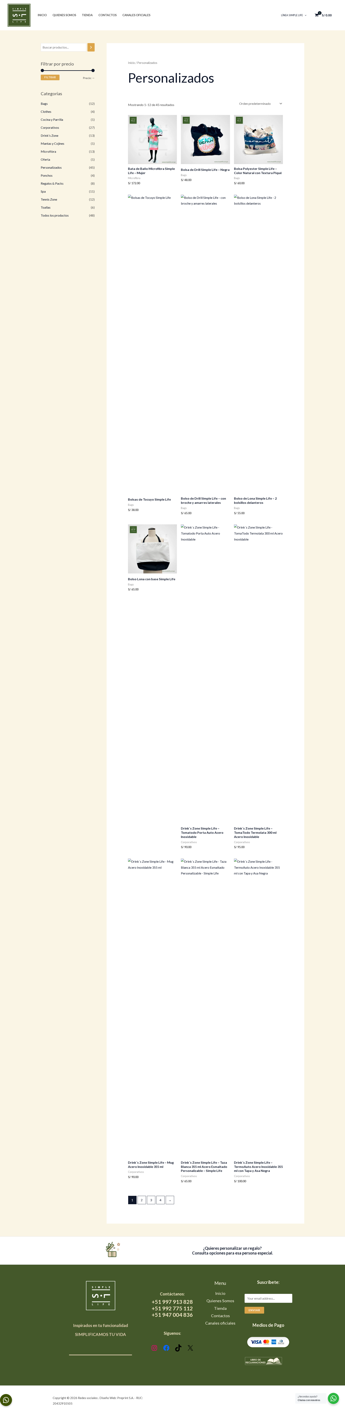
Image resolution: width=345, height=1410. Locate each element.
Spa (43, 191)
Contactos (107, 15)
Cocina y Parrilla (52, 119)
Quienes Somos (64, 15)
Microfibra (48, 151)
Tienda (87, 15)
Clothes (46, 111)
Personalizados (51, 167)
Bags (44, 103)
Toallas (46, 207)
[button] (304, 15)
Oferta (45, 159)
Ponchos (47, 175)
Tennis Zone (49, 199)
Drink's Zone (49, 135)
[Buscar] (91, 47)
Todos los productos (55, 215)
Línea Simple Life (292, 15)
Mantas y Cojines (52, 143)
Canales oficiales (136, 15)
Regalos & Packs (52, 183)
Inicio (42, 15)
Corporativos (50, 127)
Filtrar (50, 77)
